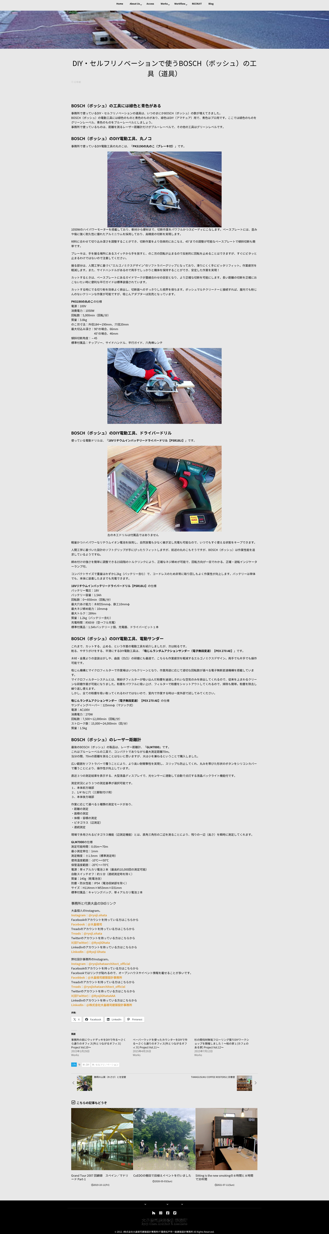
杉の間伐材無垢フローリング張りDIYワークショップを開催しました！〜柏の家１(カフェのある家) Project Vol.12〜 (221, 1043)
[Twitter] (175, 1213)
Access (150, 4)
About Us (135, 4)
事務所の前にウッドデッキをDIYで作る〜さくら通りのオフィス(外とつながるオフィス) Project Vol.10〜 (98, 1043)
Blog (211, 4)
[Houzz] (154, 1213)
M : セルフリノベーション (105, 1065)
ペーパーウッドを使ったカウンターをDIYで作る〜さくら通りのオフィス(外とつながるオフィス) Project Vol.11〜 (160, 1043)
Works (164, 4)
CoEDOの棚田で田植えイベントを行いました (162, 1175)
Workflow (179, 4)
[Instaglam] (161, 1213)
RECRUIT (197, 4)
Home (119, 4)
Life (74, 1064)
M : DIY (86, 1065)
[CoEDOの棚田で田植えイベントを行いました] (164, 1139)
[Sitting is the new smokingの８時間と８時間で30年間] (226, 1139)
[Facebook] (168, 1213)
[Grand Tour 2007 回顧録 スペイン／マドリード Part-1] (102, 1139)
